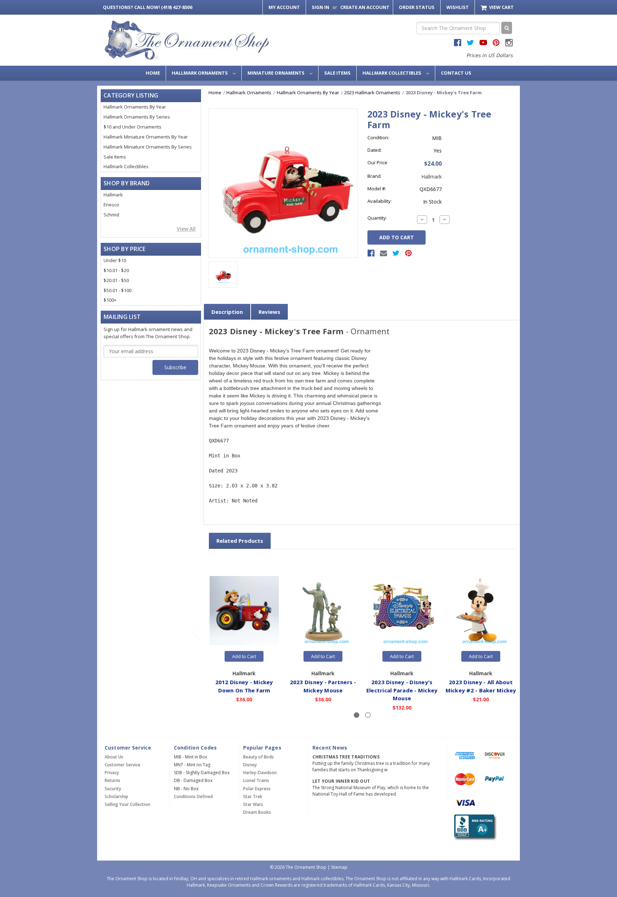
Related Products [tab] (239, 540)
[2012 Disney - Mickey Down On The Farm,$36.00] (244, 611)
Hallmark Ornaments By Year (135, 107)
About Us (114, 757)
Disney (250, 765)
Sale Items (337, 73)
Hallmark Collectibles (392, 73)
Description (227, 311)
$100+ (110, 300)
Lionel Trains (256, 780)
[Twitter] (396, 253)
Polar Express (257, 789)
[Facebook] (371, 253)
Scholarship (116, 796)
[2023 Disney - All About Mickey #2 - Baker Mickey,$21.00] (481, 611)
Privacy (112, 773)
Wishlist (457, 7)
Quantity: (377, 218)
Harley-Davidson (260, 773)
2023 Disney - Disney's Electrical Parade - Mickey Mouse (402, 690)
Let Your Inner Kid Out (341, 781)
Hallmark (113, 194)
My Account (284, 7)
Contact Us (456, 73)
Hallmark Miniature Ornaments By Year (146, 137)
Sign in (320, 7)
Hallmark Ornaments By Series (137, 117)
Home (153, 73)
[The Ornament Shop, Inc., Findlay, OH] (474, 827)
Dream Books (257, 812)
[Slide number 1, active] (356, 715)
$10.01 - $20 (116, 270)
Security (113, 789)
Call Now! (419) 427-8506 (147, 7)
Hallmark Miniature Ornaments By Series (148, 147)
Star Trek (252, 796)
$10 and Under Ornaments (132, 127)
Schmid (111, 214)
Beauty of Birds (258, 757)
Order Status (417, 7)
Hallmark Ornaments (200, 73)
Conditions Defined (193, 796)
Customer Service (122, 765)
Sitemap (339, 867)
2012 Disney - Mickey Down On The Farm (244, 686)
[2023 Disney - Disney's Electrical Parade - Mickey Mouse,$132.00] (402, 611)
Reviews (269, 311)
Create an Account (365, 7)
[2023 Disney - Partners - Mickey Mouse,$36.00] (323, 611)
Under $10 (115, 260)
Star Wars (253, 804)
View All (186, 228)
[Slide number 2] (368, 715)
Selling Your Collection (127, 804)
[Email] (383, 253)
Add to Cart (244, 656)
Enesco (111, 204)
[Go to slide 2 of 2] (195, 632)
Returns (112, 780)
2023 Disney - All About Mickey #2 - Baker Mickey (481, 686)
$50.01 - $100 (117, 290)
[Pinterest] (408, 253)
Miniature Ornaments (276, 73)
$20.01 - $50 (116, 280)
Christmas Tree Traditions (346, 757)
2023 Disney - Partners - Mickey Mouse (323, 686)
